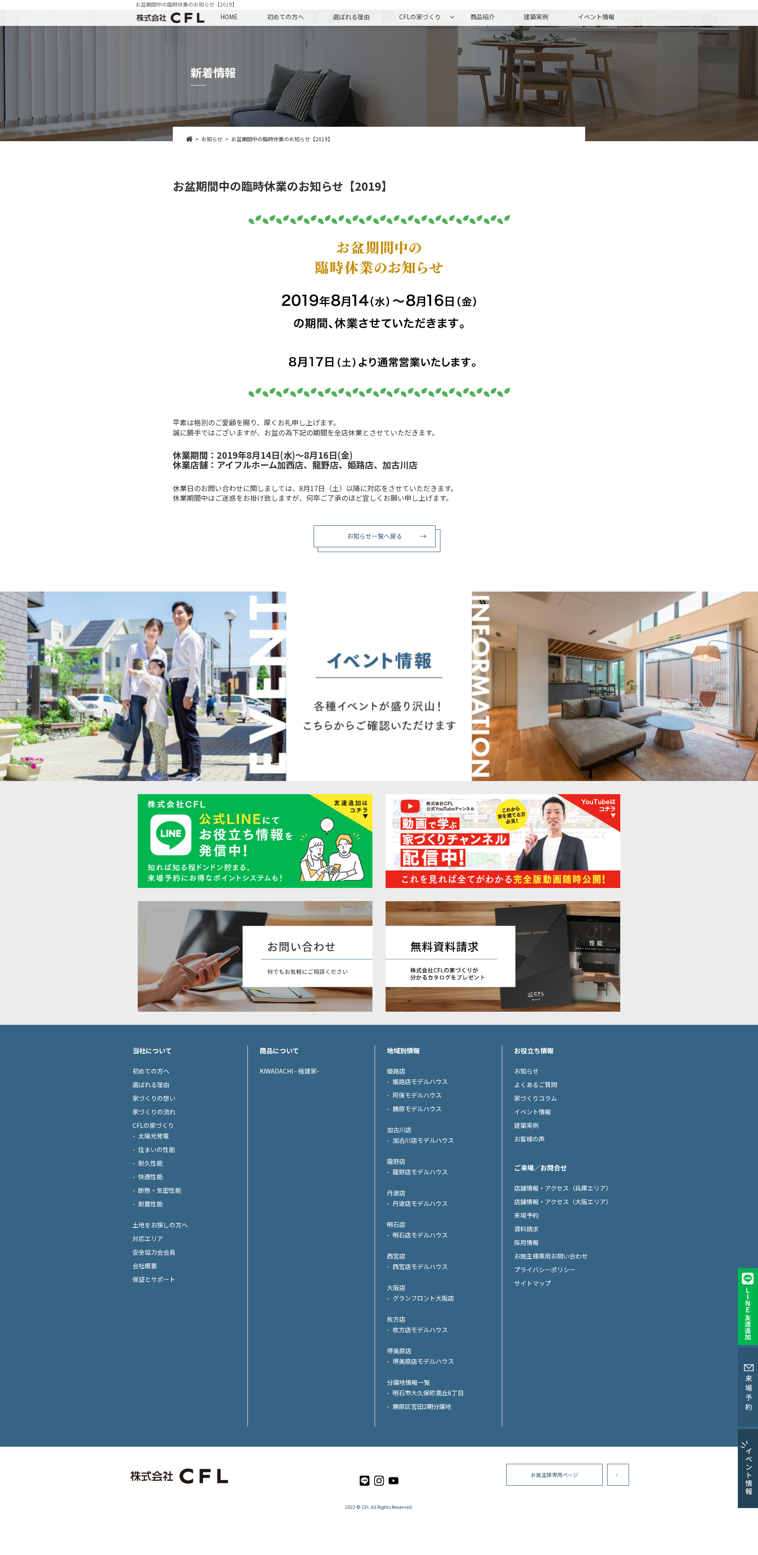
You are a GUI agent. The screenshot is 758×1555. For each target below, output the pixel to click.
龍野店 (396, 1161)
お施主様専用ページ (554, 1474)
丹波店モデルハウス (420, 1203)
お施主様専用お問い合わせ (551, 1256)
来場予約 (526, 1215)
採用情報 (526, 1242)
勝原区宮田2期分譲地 (422, 1406)
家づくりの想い (153, 1098)
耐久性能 (150, 1163)
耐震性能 (150, 1203)
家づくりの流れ (153, 1111)
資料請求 (526, 1228)
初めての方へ (285, 16)
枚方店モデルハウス (420, 1329)
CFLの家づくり (420, 16)
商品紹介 (482, 16)
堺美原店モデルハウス (423, 1361)
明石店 (396, 1224)
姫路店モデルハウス (420, 1081)
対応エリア (147, 1238)
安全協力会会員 (153, 1252)
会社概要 (144, 1265)
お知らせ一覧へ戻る (374, 535)
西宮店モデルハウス (420, 1266)
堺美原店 (399, 1350)
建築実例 (536, 16)
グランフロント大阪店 (423, 1298)
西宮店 (396, 1256)
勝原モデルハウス (417, 1108)
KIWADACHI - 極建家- (289, 1070)
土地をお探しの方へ (160, 1224)
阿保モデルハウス (417, 1095)
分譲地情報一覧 (408, 1382)
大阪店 (396, 1287)
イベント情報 (596, 16)
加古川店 (399, 1129)
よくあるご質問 (535, 1084)
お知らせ (526, 1070)
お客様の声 (529, 1138)
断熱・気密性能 (159, 1190)
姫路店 (396, 1070)
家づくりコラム (535, 1098)
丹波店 (396, 1192)
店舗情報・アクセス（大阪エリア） (563, 1201)
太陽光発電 (153, 1135)
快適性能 (150, 1176)
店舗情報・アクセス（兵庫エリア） (563, 1188)
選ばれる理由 (351, 16)
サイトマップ (532, 1283)
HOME (229, 16)
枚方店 (396, 1319)
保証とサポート (153, 1279)
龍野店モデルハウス (420, 1171)
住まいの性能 (156, 1149)
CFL (365, 1506)
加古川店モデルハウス (423, 1140)
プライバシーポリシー (545, 1269)
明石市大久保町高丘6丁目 (428, 1392)
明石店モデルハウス (420, 1234)
